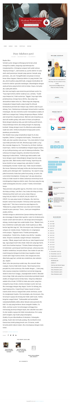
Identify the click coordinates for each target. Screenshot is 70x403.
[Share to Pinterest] (13, 335)
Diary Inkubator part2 (56, 272)
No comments (32, 56)
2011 (51, 244)
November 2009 (55, 254)
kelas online (52, 164)
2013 (51, 240)
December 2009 (55, 251)
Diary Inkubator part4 (56, 267)
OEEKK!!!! (53, 263)
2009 (51, 249)
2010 (51, 247)
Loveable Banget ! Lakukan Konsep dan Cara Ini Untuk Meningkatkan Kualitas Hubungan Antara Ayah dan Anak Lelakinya (59, 199)
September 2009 (55, 256)
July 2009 (53, 258)
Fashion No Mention (58, 206)
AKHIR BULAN (54, 260)
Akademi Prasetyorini (39, 401)
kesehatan (58, 164)
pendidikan (62, 161)
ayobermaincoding (53, 161)
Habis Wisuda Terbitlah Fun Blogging (59, 194)
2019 (51, 228)
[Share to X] (11, 335)
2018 (51, 230)
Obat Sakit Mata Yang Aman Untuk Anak (59, 188)
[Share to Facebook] (8, 335)
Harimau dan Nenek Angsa (58, 265)
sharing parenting (13, 331)
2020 (51, 226)
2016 (51, 233)
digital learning (53, 169)
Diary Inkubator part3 (56, 269)
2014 (51, 237)
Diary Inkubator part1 (56, 274)
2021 (51, 223)
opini (59, 169)
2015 (51, 235)
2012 (51, 242)
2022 (51, 221)
